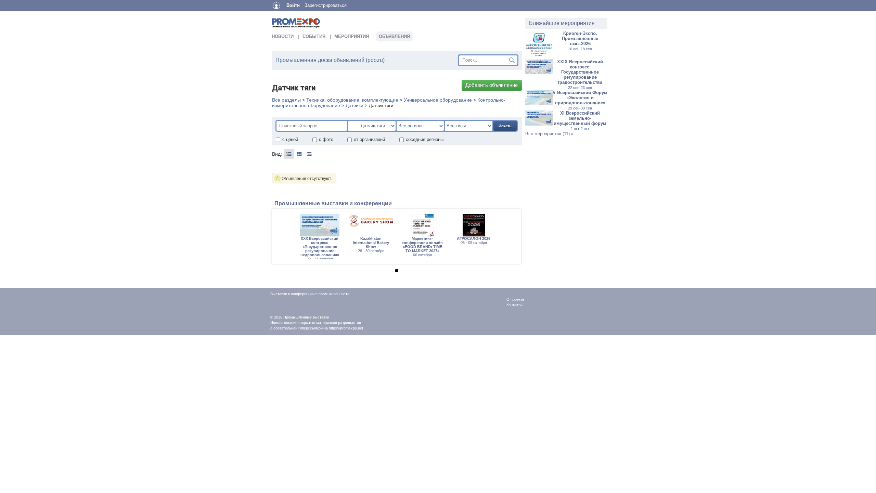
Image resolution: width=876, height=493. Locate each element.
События (313, 36)
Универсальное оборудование (438, 100)
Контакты (514, 305)
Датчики (354, 105)
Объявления (394, 36)
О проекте (515, 299)
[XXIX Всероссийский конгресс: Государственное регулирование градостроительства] (539, 72)
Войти (293, 5)
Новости (283, 36)
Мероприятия (351, 36)
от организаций (369, 139)
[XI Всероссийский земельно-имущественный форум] (539, 124)
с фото (326, 139)
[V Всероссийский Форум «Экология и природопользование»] (539, 103)
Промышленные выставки (306, 317)
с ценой (290, 139)
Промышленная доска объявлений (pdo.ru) (330, 60)
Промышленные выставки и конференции (333, 203)
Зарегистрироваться (326, 5)
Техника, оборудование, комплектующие (352, 100)
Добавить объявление (491, 85)
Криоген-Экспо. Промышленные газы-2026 (580, 41)
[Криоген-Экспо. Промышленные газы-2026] (539, 56)
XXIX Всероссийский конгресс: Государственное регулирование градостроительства (580, 74)
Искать (505, 126)
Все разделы (286, 100)
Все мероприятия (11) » (549, 133)
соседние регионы (424, 139)
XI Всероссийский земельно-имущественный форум (580, 121)
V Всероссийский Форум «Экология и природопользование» (580, 100)
